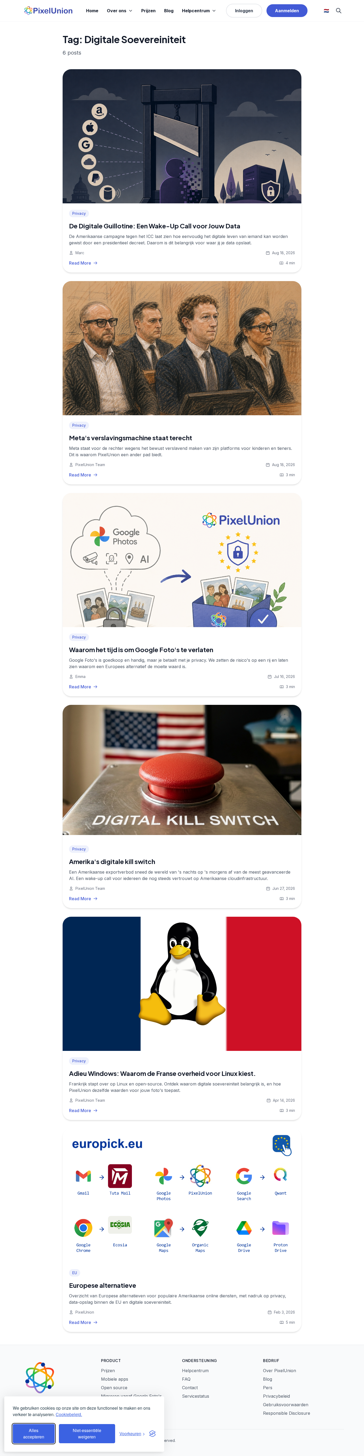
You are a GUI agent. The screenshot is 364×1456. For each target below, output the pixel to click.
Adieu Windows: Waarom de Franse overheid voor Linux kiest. (162, 1073)
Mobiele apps (114, 1379)
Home (92, 10)
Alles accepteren (33, 1433)
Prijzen (148, 10)
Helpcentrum (196, 10)
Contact (190, 1387)
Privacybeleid (276, 1396)
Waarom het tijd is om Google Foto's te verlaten (141, 649)
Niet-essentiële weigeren (87, 1433)
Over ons (116, 10)
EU (74, 1272)
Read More (80, 263)
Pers (267, 1387)
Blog (168, 10)
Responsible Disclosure (286, 1413)
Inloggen (244, 10)
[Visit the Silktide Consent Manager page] (152, 1433)
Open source (114, 1387)
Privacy (79, 213)
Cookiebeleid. (69, 1414)
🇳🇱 (326, 10)
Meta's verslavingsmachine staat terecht (130, 438)
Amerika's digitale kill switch (112, 861)
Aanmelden (287, 10)
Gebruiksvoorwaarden (285, 1404)
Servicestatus (195, 1396)
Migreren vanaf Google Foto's (131, 1396)
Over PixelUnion (279, 1370)
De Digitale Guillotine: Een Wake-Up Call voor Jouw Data (154, 226)
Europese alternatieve (102, 1285)
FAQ (186, 1379)
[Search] (338, 10)
